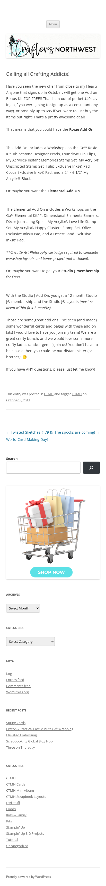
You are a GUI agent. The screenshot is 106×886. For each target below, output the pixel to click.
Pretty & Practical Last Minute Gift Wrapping (39, 729)
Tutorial (12, 839)
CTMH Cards (15, 784)
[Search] (91, 468)
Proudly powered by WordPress (28, 876)
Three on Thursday (20, 747)
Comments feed (18, 686)
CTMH (49, 394)
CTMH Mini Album (20, 790)
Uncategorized (17, 845)
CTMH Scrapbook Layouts (26, 796)
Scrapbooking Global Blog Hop (29, 741)
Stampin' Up (15, 827)
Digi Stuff (13, 802)
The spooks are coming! (77, 432)
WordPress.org (17, 692)
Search (12, 458)
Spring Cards (15, 722)
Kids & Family (16, 815)
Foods (11, 809)
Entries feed (15, 679)
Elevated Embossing (21, 735)
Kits (9, 821)
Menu (53, 24)
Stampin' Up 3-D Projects (25, 833)
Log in (10, 673)
